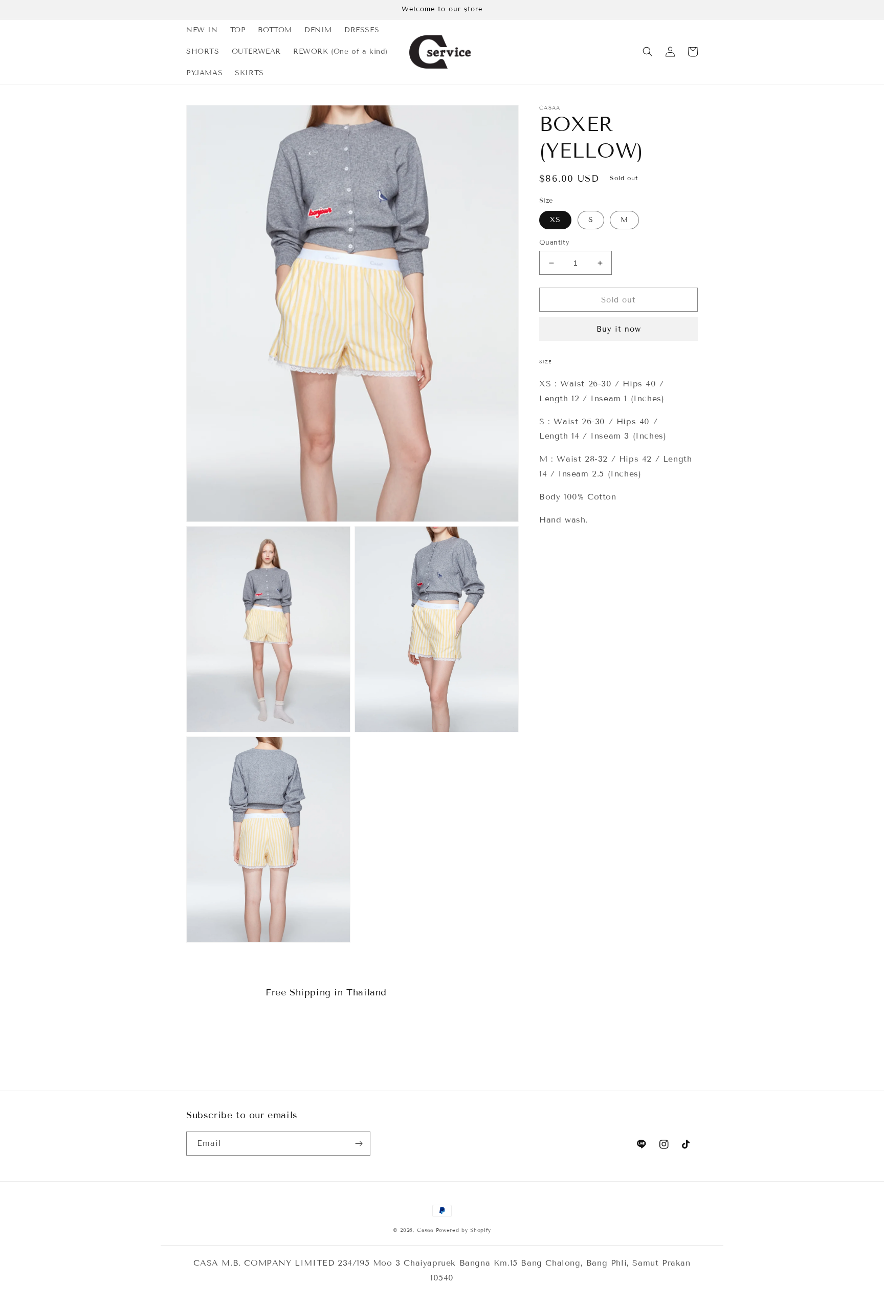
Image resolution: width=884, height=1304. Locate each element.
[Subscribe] (358, 1144)
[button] (647, 51)
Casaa (425, 1230)
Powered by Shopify (464, 1230)
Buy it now (618, 329)
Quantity (554, 242)
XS (555, 219)
